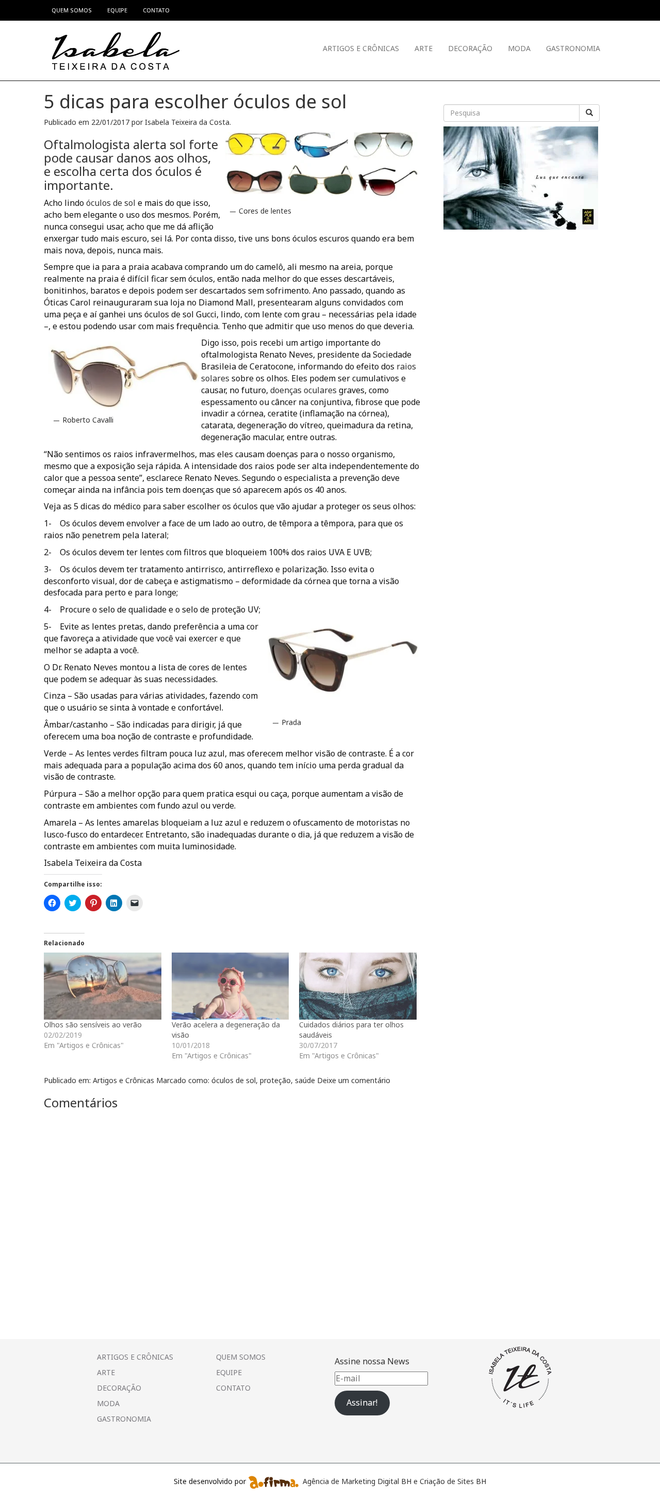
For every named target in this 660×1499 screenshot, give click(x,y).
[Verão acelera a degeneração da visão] (230, 986)
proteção (275, 1080)
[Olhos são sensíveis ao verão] (102, 986)
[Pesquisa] (589, 113)
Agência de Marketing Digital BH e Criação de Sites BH (394, 1481)
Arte (424, 48)
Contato (233, 1388)
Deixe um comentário (353, 1080)
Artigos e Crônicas (361, 48)
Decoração (470, 48)
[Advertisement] (520, 299)
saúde (305, 1080)
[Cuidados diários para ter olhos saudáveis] (358, 986)
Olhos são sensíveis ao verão (93, 1024)
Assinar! (361, 1402)
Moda (519, 48)
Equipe (229, 1372)
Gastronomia (573, 48)
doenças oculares (302, 390)
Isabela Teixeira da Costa (187, 122)
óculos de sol (111, 202)
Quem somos (241, 1357)
